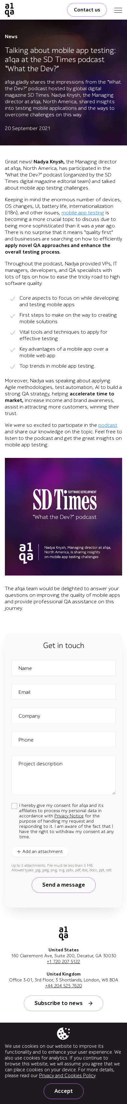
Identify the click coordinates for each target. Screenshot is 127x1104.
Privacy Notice (69, 816)
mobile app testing (83, 212)
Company (29, 716)
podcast (107, 425)
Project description (41, 764)
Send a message (63, 884)
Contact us (87, 10)
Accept (63, 1091)
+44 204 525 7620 (63, 986)
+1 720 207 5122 (63, 961)
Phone (26, 740)
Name (25, 668)
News (11, 36)
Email (24, 692)
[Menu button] (118, 9)
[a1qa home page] (9, 10)
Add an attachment (42, 851)
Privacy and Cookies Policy (67, 1076)
